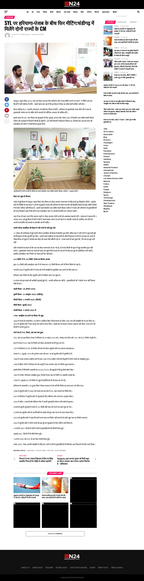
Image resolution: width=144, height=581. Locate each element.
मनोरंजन (89, 12)
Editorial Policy (61, 567)
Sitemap (92, 567)
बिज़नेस (97, 12)
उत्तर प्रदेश (67, 12)
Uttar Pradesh (109, 203)
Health (106, 165)
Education (107, 151)
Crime (106, 145)
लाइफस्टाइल (105, 12)
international (109, 170)
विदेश (82, 12)
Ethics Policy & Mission (78, 567)
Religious (107, 192)
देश (33, 12)
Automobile (108, 134)
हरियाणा (58, 12)
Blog (105, 137)
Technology (108, 198)
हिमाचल (75, 12)
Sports (106, 195)
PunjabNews (61, 450)
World (106, 212)
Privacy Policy (103, 567)
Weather (107, 209)
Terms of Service (117, 567)
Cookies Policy (37, 567)
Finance (107, 156)
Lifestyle (107, 176)
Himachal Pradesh (111, 168)
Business (107, 140)
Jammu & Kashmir (111, 173)
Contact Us (25, 567)
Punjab (51, 450)
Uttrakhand (108, 206)
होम (28, 12)
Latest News (41, 450)
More (115, 12)
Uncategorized (109, 200)
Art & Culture (109, 132)
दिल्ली (51, 12)
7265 (105, 129)
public (106, 187)
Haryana (31, 450)
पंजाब (38, 12)
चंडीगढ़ (45, 12)
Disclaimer (49, 567)
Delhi (106, 148)
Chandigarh (108, 143)
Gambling (107, 159)
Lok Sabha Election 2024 (113, 178)
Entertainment (109, 154)
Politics (106, 184)
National (107, 181)
